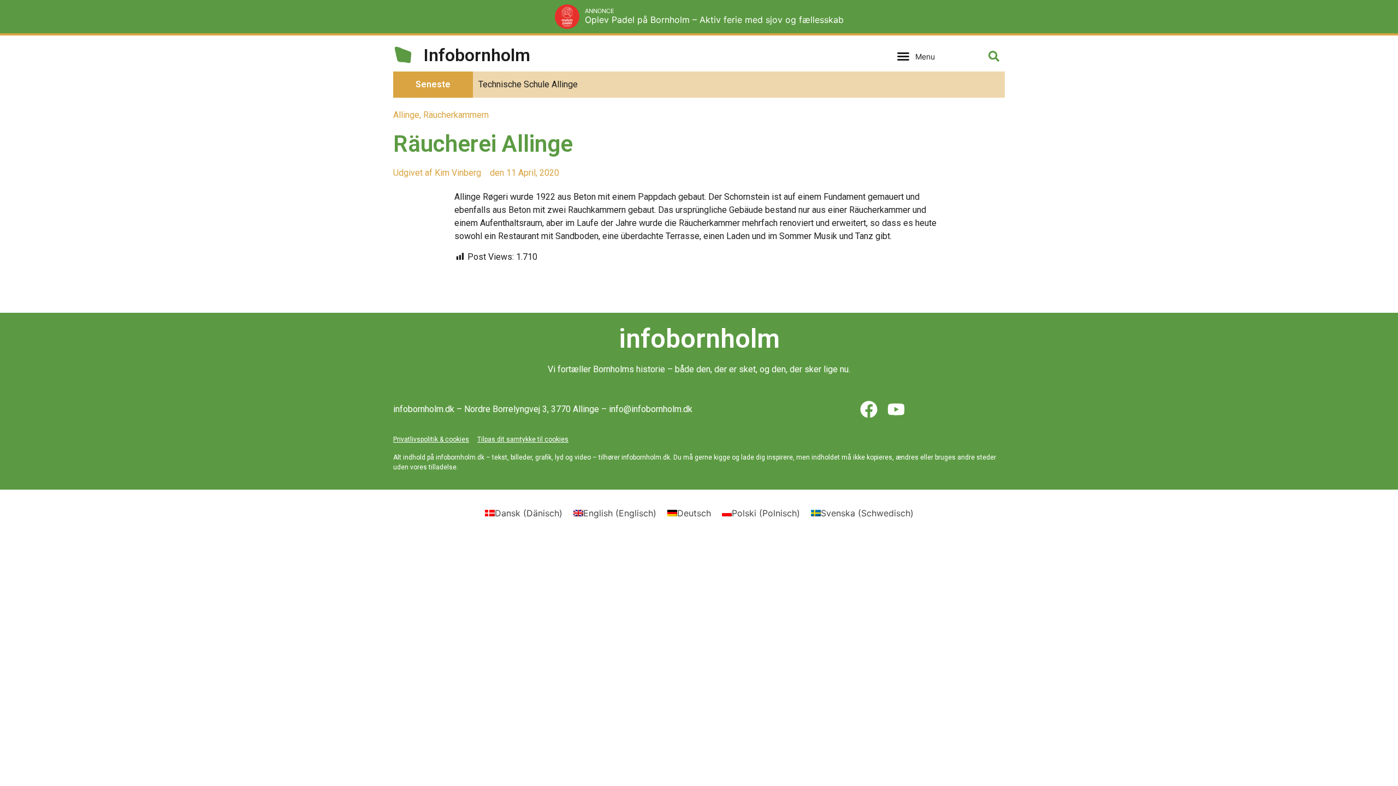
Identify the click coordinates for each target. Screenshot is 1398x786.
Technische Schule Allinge (528, 84)
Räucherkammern (456, 115)
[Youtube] (896, 409)
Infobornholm (477, 55)
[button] (915, 56)
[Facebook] (869, 409)
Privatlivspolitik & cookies (431, 439)
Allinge (406, 115)
